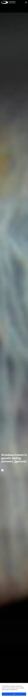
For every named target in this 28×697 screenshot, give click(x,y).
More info (15, 689)
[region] (14, 690)
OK (14, 694)
